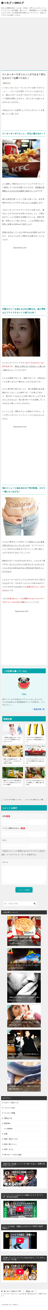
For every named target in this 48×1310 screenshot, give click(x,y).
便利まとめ (6, 83)
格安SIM (7, 1123)
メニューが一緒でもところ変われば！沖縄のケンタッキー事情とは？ (36, 799)
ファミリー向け (9, 1108)
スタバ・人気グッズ (11, 1103)
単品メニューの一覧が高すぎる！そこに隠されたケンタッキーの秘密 (12, 782)
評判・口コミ (9, 1149)
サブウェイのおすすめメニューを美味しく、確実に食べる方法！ (35, 782)
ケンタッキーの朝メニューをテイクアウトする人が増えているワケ (13, 799)
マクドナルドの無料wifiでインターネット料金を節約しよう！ (35, 739)
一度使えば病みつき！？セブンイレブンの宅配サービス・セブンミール (12, 739)
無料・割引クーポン (11, 1139)
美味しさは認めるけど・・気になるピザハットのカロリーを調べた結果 (12, 761)
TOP (12, 1291)
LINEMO (9, 1129)
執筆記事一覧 (39, 709)
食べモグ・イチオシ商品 (12, 1155)
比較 (5, 1134)
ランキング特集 (9, 1113)
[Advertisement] (24, 43)
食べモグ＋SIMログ (12, 2)
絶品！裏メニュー (10, 1144)
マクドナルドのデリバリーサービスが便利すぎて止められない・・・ (35, 761)
